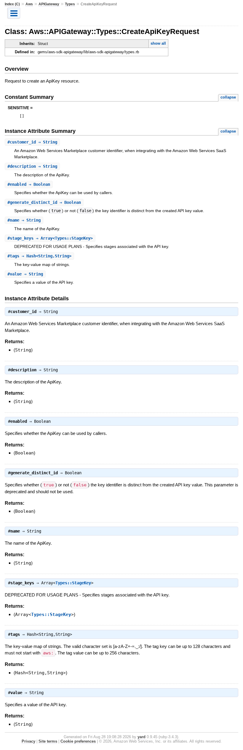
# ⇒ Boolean (28, 184)
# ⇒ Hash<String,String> (39, 256)
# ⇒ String (32, 142)
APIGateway (49, 4)
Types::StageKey (73, 582)
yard (142, 737)
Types (70, 4)
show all (158, 43)
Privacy (28, 741)
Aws (29, 4)
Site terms (48, 741)
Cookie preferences (78, 741)
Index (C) (12, 4)
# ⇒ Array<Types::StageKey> (50, 238)
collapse (228, 97)
